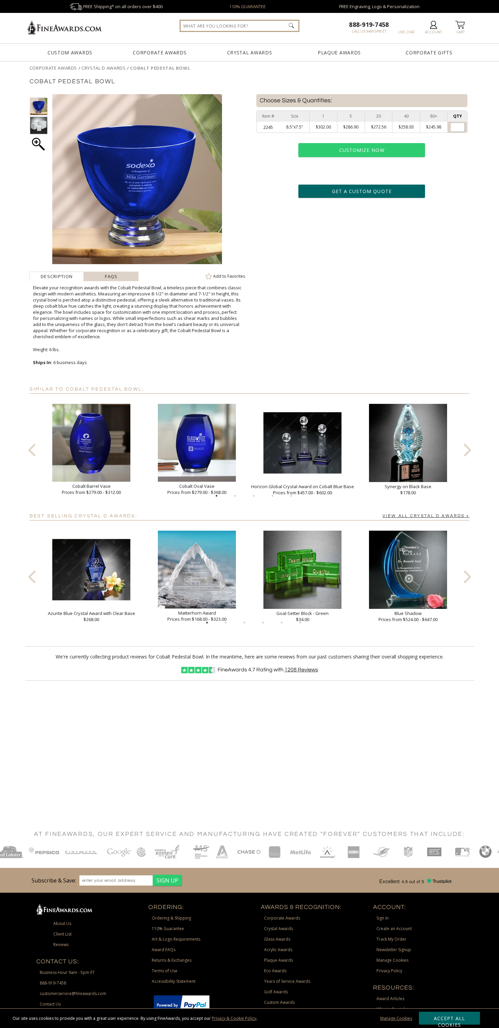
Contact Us (50, 1004)
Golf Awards (276, 992)
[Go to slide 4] (272, 496)
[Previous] (32, 450)
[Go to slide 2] (235, 496)
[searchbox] (239, 26)
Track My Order (391, 939)
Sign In (382, 918)
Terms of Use (165, 971)
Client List (62, 934)
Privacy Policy (389, 971)
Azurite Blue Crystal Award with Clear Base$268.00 (91, 616)
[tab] (57, 276)
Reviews (301, 669)
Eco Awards (275, 971)
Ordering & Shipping (171, 918)
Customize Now (362, 150)
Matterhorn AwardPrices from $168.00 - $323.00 (196, 616)
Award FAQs (163, 950)
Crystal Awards (249, 52)
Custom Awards (70, 52)
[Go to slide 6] (300, 622)
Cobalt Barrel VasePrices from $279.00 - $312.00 (91, 489)
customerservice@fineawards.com (73, 993)
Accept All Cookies (449, 1020)
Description (57, 276)
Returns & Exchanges (171, 960)
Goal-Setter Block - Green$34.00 (302, 616)
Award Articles (390, 998)
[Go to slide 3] (254, 496)
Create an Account (394, 928)
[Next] (467, 450)
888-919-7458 (369, 24)
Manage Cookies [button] (392, 960)
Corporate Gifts (429, 52)
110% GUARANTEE (247, 6)
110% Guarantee (168, 928)
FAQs (111, 276)
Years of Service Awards (287, 981)
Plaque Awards (339, 52)
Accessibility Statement (174, 981)
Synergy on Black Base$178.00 (408, 489)
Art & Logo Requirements (176, 939)
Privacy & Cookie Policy (234, 1018)
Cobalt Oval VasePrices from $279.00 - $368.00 (196, 489)
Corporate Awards (159, 52)
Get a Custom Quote (362, 191)
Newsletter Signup (393, 950)
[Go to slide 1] (216, 496)
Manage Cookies (396, 1018)
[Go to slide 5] (291, 496)
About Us (62, 923)
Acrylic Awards (278, 950)
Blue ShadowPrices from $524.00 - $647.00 (408, 616)
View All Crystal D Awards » (426, 516)
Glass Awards (277, 939)
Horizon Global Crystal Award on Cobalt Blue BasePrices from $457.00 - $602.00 (302, 489)
